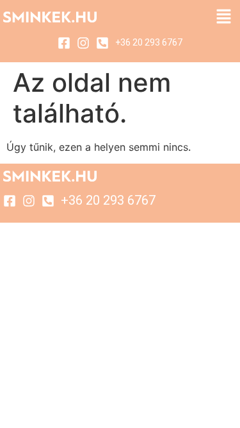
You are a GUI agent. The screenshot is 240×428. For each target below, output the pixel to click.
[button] (224, 17)
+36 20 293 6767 (148, 42)
